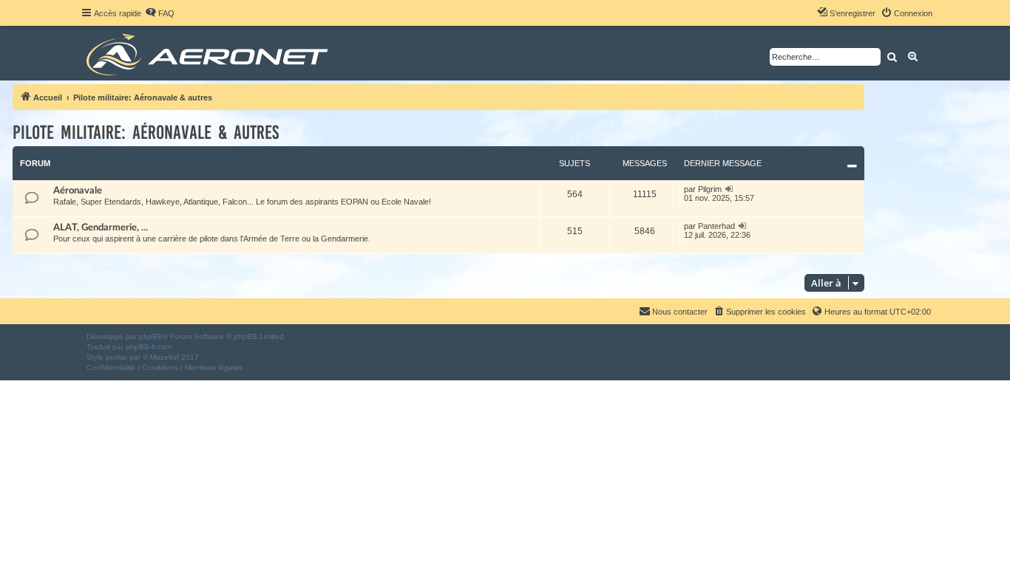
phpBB (151, 336)
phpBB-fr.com (149, 347)
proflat (116, 357)
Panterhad (716, 226)
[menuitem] (159, 13)
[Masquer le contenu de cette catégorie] (852, 166)
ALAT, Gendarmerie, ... (100, 227)
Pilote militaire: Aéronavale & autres (146, 132)
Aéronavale (77, 190)
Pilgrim (710, 189)
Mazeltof (164, 357)
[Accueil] (209, 53)
